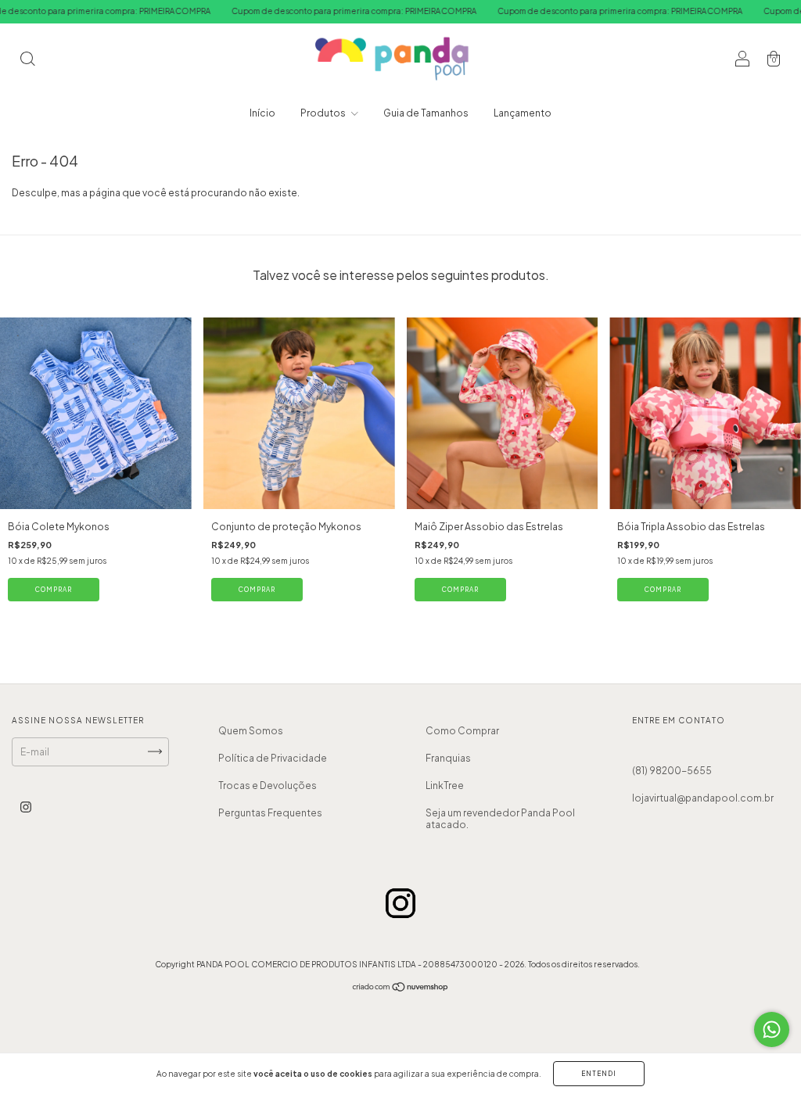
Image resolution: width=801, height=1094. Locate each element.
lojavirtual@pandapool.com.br (703, 798)
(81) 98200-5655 (672, 771)
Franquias (448, 758)
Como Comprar (462, 731)
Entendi (598, 1074)
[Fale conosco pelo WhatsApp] (771, 1029)
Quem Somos (250, 731)
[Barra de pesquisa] (27, 60)
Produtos (323, 113)
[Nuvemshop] (401, 989)
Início (262, 113)
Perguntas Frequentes (270, 813)
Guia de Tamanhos (426, 113)
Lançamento (522, 113)
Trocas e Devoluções (267, 785)
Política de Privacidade (272, 758)
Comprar (53, 590)
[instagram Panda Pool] (26, 806)
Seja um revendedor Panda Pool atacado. (500, 818)
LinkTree (445, 785)
